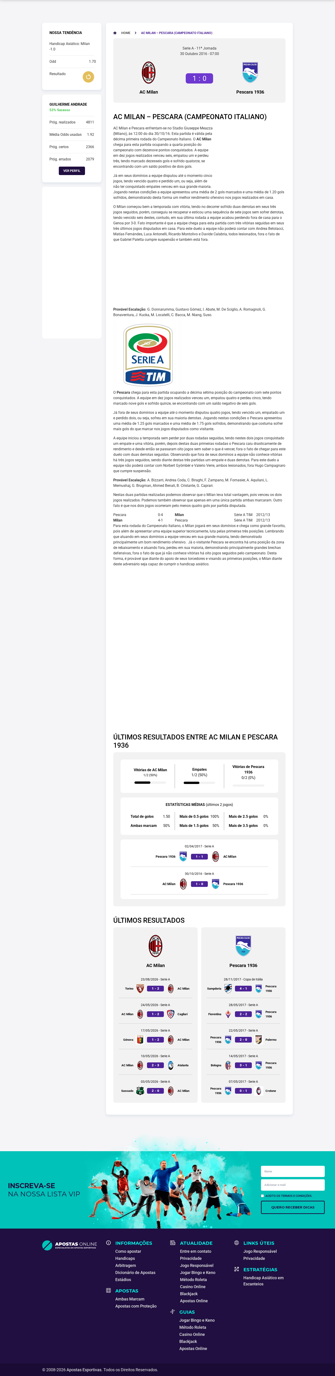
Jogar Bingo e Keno (197, 1272)
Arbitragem (125, 1265)
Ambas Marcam (129, 1299)
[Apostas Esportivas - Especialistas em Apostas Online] (71, 1245)
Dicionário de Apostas (135, 1272)
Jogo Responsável (197, 1265)
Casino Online (193, 1286)
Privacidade (191, 1258)
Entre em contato (195, 1251)
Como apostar (128, 1251)
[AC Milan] (148, 72)
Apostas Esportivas (84, 1369)
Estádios (123, 1279)
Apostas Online (194, 1300)
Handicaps (125, 1258)
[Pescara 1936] (250, 72)
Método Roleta (193, 1279)
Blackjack (189, 1293)
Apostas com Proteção (136, 1306)
